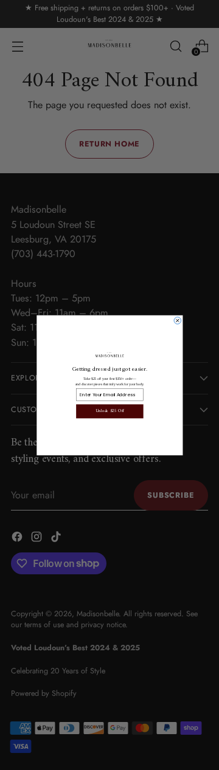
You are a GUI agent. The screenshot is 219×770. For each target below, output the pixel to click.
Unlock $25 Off (109, 411)
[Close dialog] (177, 320)
